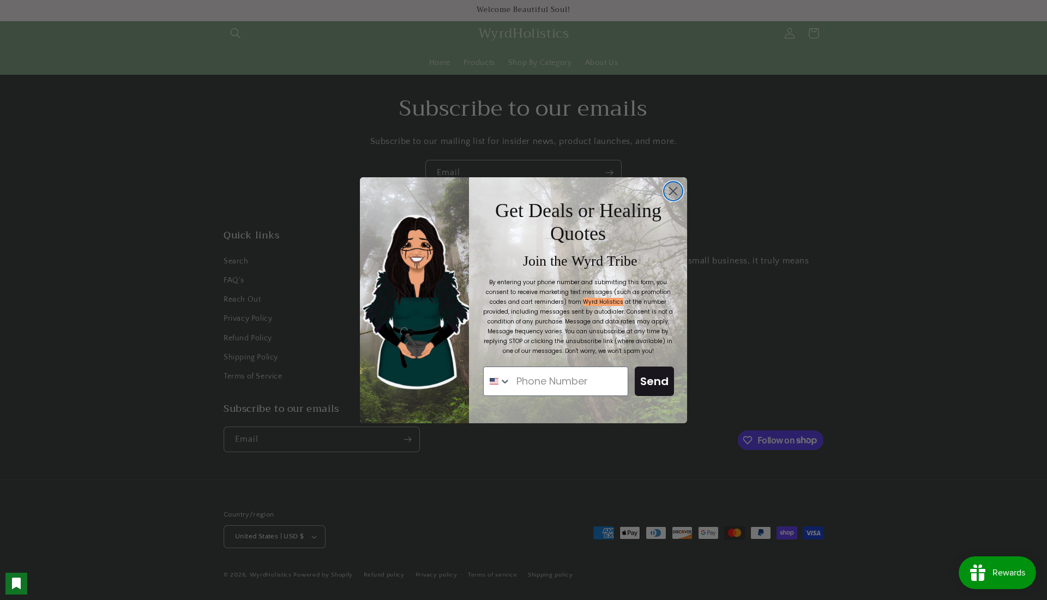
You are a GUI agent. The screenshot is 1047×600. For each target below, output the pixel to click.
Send (654, 381)
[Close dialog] (673, 191)
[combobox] (497, 381)
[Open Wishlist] (16, 584)
